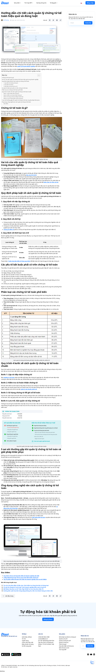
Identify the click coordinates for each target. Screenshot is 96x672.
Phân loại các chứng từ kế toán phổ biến (12, 90)
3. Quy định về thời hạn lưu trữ (10, 86)
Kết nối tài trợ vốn (64, 648)
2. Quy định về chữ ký (8, 84)
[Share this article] (60, 20)
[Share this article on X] (53, 20)
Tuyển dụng (25, 640)
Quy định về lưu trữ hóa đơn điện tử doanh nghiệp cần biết (21, 576)
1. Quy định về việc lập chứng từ (11, 83)
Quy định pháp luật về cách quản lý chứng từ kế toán (15, 81)
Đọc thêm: (6, 103)
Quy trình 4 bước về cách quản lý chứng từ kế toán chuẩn (16, 91)
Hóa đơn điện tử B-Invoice (66, 646)
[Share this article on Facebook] (49, 20)
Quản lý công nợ (63, 642)
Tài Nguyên (53, 3)
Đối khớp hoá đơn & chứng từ (67, 637)
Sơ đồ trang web (26, 646)
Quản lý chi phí (63, 639)
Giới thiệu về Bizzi (27, 637)
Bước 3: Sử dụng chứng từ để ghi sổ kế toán (13, 96)
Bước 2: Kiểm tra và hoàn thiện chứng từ (13, 95)
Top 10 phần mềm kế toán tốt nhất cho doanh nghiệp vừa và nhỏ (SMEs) (25, 579)
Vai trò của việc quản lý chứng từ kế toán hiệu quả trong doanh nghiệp (20, 79)
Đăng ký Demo (48, 619)
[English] (81, 3)
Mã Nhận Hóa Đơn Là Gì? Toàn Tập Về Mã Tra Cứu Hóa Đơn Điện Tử (23, 589)
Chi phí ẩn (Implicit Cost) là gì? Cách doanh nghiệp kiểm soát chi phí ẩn (25, 587)
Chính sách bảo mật (27, 642)
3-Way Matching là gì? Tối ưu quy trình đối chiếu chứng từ (21, 577)
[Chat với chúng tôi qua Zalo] (92, 662)
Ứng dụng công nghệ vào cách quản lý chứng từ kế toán (16, 102)
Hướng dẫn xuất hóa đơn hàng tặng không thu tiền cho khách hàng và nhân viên (28, 591)
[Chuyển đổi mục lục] (38, 75)
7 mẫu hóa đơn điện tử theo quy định (19, 261)
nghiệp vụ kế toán (9, 377)
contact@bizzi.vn (43, 639)
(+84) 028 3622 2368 (43, 637)
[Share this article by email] (56, 20)
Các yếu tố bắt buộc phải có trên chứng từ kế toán (15, 88)
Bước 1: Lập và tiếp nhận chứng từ (11, 93)
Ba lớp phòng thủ (41, 3)
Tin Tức (24, 639)
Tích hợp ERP (28, 3)
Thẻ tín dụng (62, 644)
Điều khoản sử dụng (27, 644)
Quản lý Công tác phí (65, 640)
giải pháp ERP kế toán (38, 517)
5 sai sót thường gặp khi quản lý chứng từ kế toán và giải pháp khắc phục (21, 100)
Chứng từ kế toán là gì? (8, 77)
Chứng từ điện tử (9, 229)
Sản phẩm (17, 3)
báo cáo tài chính (31, 175)
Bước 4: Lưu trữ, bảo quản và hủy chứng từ (13, 98)
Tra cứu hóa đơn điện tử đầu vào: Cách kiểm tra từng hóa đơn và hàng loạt (26, 585)
